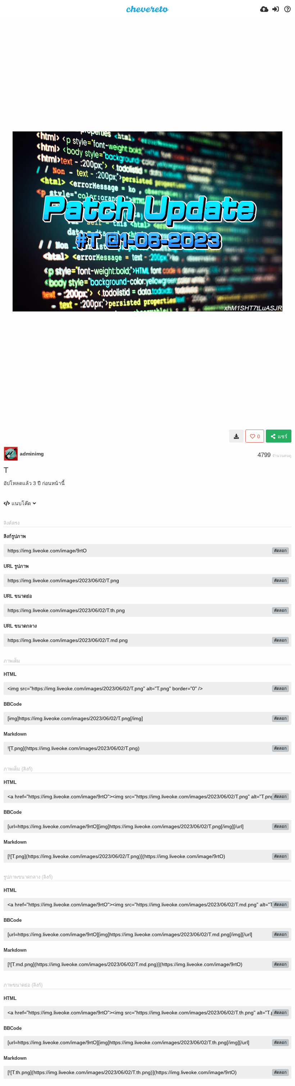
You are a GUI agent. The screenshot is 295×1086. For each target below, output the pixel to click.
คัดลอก (280, 550)
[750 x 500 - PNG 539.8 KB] (236, 436)
